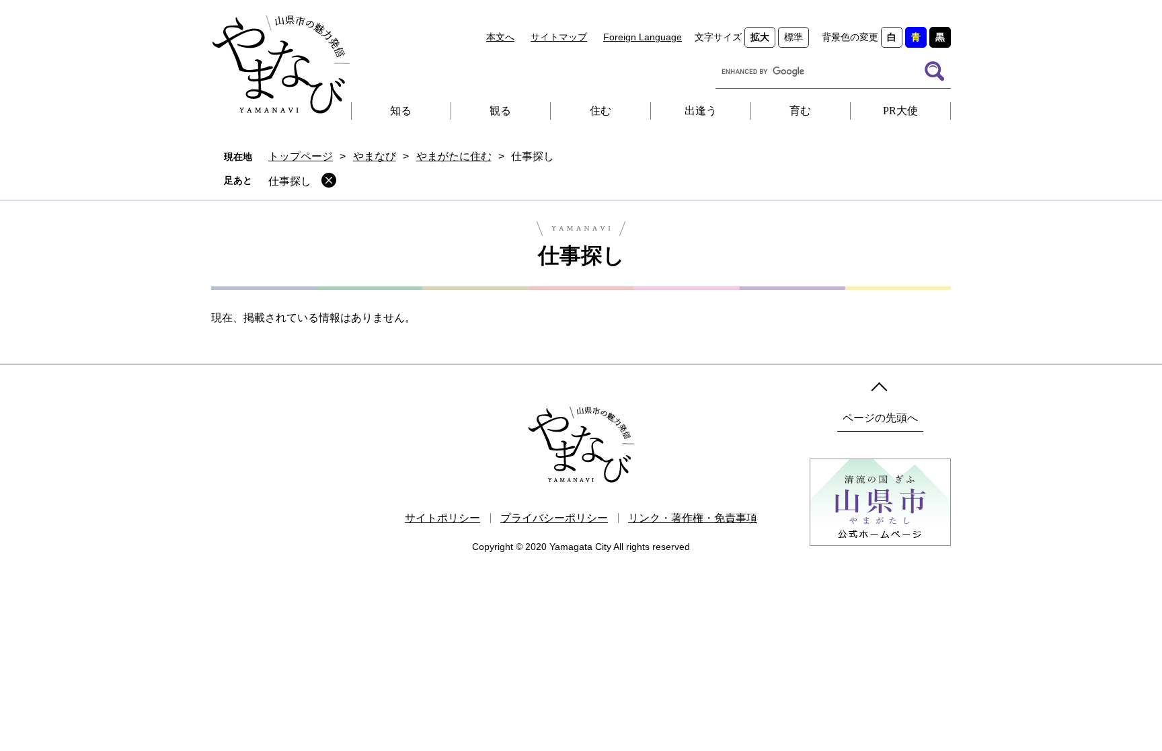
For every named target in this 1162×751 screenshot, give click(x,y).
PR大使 (900, 110)
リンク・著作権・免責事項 (692, 518)
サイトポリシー (442, 518)
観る (500, 110)
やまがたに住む (454, 156)
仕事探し (289, 181)
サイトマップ (559, 37)
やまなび (374, 156)
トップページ (300, 156)
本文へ (500, 37)
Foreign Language (642, 37)
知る (401, 110)
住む (600, 110)
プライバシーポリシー (554, 518)
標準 (793, 37)
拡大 (759, 37)
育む (800, 110)
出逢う (701, 110)
